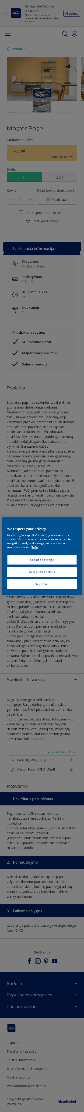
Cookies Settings (42, 560)
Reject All (42, 584)
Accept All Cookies (42, 572)
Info (35, 547)
